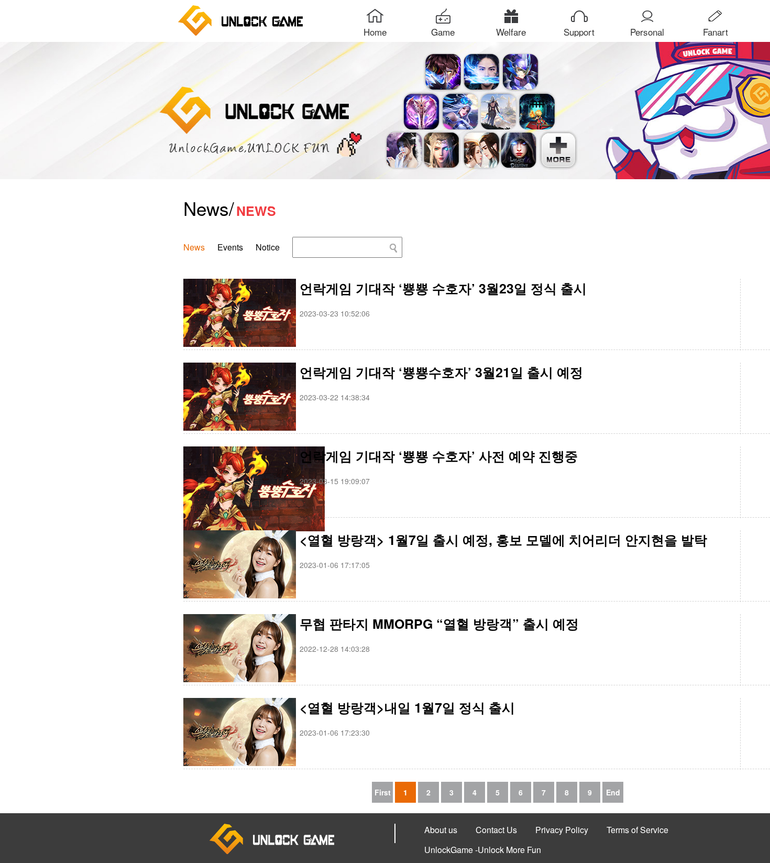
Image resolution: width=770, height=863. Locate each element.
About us (440, 830)
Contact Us (496, 830)
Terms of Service (637, 830)
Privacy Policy (561, 830)
